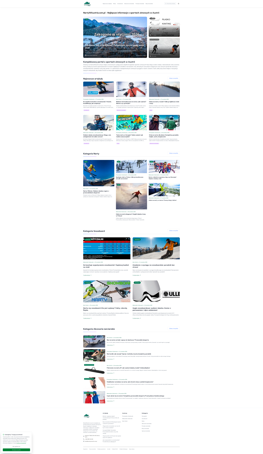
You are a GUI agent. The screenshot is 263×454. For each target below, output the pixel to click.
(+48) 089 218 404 (89, 439)
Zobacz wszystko (173, 78)
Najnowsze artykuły (107, 3)
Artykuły (105, 413)
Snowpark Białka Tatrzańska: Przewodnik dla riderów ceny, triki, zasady (110, 432)
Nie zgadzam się (16, 446)
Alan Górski (118, 99)
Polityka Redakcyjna (123, 449)
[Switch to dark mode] (178, 3)
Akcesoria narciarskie (129, 3)
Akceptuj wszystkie (16, 449)
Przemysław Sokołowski (88, 99)
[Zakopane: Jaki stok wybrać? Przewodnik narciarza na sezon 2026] (115, 37)
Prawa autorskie (92, 449)
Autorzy (124, 413)
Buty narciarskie (149, 3)
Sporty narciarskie (146, 431)
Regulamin (85, 449)
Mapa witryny (131, 449)
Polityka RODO (115, 449)
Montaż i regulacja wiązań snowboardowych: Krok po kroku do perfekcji (111, 418)
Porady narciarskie (140, 3)
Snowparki (144, 416)
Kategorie (145, 413)
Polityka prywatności (101, 449)
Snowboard (120, 3)
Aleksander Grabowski (154, 99)
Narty (114, 3)
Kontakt (108, 449)
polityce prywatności (21, 443)
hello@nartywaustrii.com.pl (91, 441)
